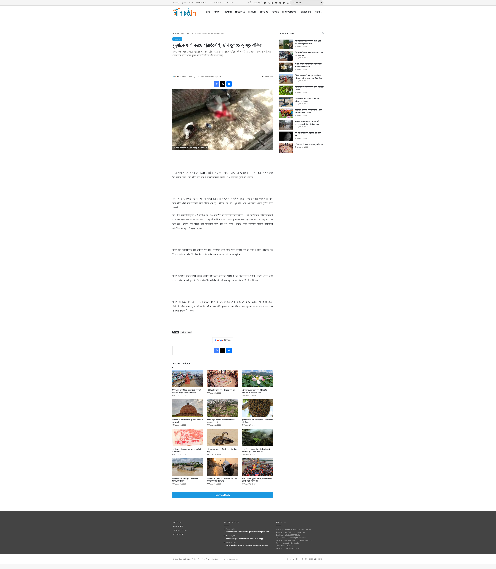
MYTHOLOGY (215, 3)
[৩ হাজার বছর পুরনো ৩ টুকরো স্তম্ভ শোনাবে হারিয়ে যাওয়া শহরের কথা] (286, 102)
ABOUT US (176, 522)
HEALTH (228, 12)
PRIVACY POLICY (179, 530)
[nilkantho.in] (184, 12)
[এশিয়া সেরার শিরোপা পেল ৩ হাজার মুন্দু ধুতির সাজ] (222, 378)
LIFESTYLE (240, 12)
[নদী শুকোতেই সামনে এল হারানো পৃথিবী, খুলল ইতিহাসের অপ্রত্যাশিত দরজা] (286, 44)
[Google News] (222, 340)
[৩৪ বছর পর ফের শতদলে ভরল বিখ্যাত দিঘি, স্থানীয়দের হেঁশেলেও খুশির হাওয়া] (257, 378)
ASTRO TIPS (228, 3)
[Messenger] (229, 84)
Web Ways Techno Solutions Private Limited (200, 559)
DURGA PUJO (201, 3)
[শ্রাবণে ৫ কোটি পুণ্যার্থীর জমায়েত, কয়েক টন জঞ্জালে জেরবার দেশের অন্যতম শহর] (257, 467)
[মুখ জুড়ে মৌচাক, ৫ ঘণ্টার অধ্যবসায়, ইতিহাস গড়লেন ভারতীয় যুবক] (257, 408)
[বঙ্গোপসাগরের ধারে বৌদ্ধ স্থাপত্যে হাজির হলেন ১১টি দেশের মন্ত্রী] (187, 408)
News (183, 33)
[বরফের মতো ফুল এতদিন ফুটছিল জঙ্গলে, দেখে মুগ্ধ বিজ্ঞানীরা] (286, 90)
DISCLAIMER (177, 526)
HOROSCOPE (305, 12)
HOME (207, 12)
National (190, 33)
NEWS (216, 12)
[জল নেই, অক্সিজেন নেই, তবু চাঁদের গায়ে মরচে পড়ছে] (286, 136)
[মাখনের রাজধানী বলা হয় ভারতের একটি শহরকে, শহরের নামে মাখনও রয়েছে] (286, 67)
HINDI (320, 559)
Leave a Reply (222, 495)
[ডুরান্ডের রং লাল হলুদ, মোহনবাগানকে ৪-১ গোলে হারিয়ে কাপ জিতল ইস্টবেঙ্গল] (286, 113)
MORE (317, 12)
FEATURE (252, 12)
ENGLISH (313, 559)
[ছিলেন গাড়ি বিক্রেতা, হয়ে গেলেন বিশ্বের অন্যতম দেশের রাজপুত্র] (286, 56)
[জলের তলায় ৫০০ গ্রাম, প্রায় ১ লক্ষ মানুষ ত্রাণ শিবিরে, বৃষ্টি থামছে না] (187, 467)
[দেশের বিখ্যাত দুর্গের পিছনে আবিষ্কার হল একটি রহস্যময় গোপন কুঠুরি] (222, 408)
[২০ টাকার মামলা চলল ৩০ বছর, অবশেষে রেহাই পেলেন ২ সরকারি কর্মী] (187, 437)
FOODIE (275, 12)
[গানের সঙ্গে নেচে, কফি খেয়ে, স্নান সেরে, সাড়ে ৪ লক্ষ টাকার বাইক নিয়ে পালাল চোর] (222, 467)
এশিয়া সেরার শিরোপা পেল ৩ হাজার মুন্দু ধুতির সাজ (221, 390)
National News (186, 332)
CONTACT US (178, 534)
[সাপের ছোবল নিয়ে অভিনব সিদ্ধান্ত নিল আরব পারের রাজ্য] (222, 437)
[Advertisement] (248, 21)
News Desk (181, 77)
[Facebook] (216, 84)
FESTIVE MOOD (289, 12)
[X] (222, 84)
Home (176, 33)
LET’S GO (264, 12)
